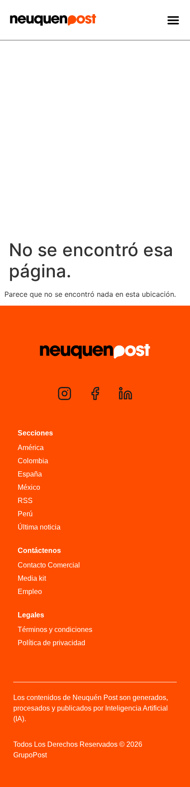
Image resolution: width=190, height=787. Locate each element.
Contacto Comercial (49, 565)
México (29, 487)
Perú (25, 514)
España (30, 474)
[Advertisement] (95, 140)
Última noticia (39, 527)
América (31, 447)
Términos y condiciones (55, 629)
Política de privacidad (51, 643)
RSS (25, 500)
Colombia (33, 461)
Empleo (30, 591)
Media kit (32, 578)
